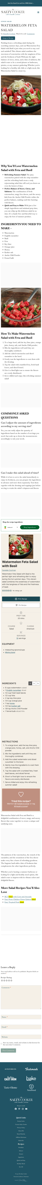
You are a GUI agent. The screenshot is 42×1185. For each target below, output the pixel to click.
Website (5, 1037)
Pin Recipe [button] (22, 605)
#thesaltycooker (21, 806)
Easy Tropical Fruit (14, 902)
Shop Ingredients (30, 527)
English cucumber (13, 690)
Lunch (3, 21)
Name (5, 1017)
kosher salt (15, 706)
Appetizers (21, 1157)
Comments (31, 34)
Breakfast (21, 1147)
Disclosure (26, 1176)
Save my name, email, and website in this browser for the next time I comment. (21, 1044)
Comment (6, 987)
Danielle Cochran (9, 34)
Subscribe (21, 1140)
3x (38, 683)
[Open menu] (39, 12)
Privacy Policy (21, 1127)
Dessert (21, 1154)
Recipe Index (21, 1121)
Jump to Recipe (8, 38)
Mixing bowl (10, 652)
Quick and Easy (21, 1160)
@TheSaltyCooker (21, 804)
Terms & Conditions (18, 1176)
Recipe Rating (6, 977)
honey (12, 703)
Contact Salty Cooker (21, 1124)
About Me (21, 1131)
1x (30, 683)
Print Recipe (22, 599)
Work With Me (21, 1134)
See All (21, 1167)
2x (34, 683)
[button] (3, 590)
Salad (9, 21)
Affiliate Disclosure (21, 1137)
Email (5, 1027)
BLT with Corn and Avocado (18, 896)
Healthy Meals (21, 1163)
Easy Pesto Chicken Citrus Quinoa (20, 899)
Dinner (21, 1151)
